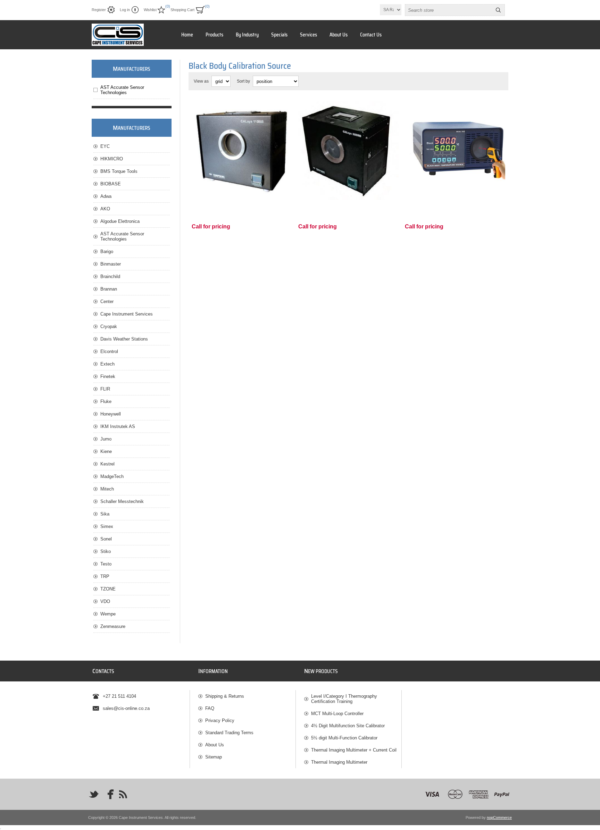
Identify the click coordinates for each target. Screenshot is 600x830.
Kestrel (107, 464)
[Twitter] (93, 794)
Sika (104, 514)
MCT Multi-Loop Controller (337, 713)
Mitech (107, 489)
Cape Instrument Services (126, 314)
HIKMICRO (111, 158)
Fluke (105, 401)
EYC (105, 146)
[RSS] (122, 794)
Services (308, 35)
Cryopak (108, 326)
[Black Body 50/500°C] (348, 151)
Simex (106, 526)
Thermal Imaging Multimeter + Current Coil (354, 750)
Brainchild (110, 276)
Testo (105, 564)
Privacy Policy (219, 720)
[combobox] (448, 10)
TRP (104, 576)
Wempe (108, 614)
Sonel (106, 539)
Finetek (107, 376)
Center (107, 301)
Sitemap (213, 757)
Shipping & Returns (224, 696)
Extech (107, 364)
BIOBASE (110, 183)
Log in (125, 10)
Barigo (106, 251)
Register (99, 10)
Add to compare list (249, 191)
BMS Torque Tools (119, 171)
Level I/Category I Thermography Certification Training (344, 699)
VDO (105, 601)
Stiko (105, 551)
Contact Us (371, 35)
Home (187, 35)
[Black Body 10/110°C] (242, 151)
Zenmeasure (112, 626)
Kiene (106, 451)
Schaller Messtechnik (122, 501)
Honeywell (110, 414)
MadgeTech (112, 476)
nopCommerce (499, 817)
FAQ (209, 708)
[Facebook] (108, 794)
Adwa (105, 196)
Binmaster (110, 264)
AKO (105, 208)
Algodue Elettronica (120, 221)
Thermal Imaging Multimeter (339, 762)
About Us (339, 35)
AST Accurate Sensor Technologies (122, 90)
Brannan (108, 289)
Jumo (105, 439)
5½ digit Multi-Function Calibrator (344, 737)
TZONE (108, 589)
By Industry (247, 35)
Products (214, 35)
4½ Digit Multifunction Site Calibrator (348, 725)
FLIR (105, 389)
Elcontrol (109, 351)
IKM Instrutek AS (117, 426)
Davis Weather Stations (124, 339)
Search (498, 10)
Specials (279, 35)
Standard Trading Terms (229, 732)
